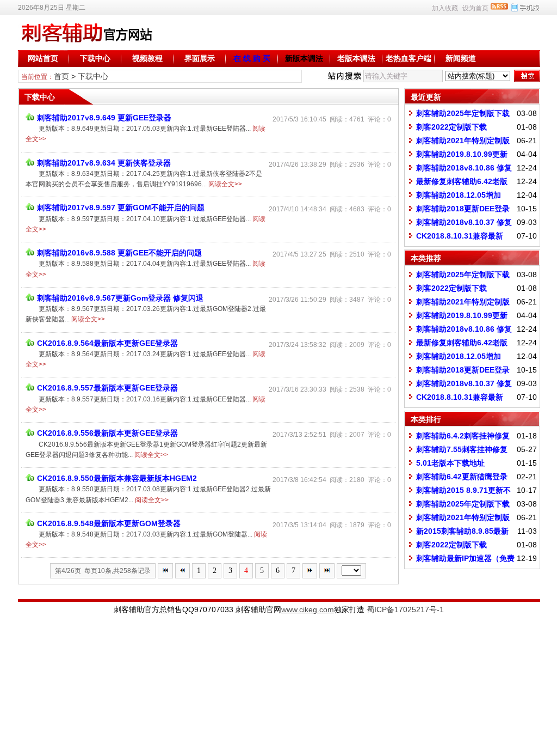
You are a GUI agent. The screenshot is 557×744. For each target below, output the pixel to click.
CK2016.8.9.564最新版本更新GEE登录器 (107, 343)
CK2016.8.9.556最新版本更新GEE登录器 (107, 433)
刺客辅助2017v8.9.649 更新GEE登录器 (104, 117)
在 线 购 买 (251, 58)
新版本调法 (304, 58)
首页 (61, 76)
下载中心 (95, 58)
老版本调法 (356, 58)
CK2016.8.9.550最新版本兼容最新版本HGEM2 (117, 478)
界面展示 (199, 58)
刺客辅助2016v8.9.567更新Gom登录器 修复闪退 (120, 298)
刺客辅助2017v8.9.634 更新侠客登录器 (104, 162)
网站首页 (43, 58)
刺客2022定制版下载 (451, 127)
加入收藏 (445, 8)
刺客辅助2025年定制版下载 (463, 113)
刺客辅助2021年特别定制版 (463, 140)
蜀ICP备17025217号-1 (405, 609)
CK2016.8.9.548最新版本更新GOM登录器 (109, 523)
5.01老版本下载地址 (450, 463)
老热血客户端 (408, 58)
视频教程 (147, 58)
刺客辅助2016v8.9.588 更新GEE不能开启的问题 (119, 252)
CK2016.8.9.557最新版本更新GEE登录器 (107, 387)
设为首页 (475, 8)
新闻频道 (460, 58)
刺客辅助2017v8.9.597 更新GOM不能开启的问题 (121, 207)
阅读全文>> (225, 184)
